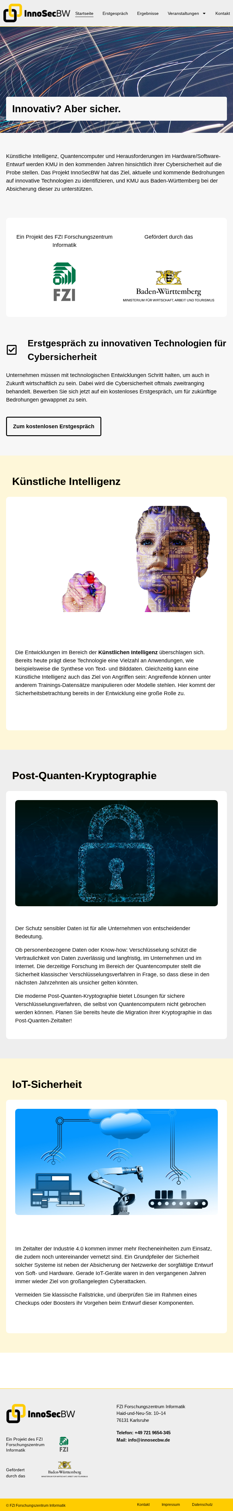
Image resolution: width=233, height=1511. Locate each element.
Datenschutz (202, 1505)
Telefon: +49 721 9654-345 (143, 1432)
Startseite (84, 13)
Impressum (171, 1505)
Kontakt (222, 13)
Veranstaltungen (183, 13)
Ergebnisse (148, 13)
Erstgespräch (115, 13)
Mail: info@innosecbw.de (143, 1439)
